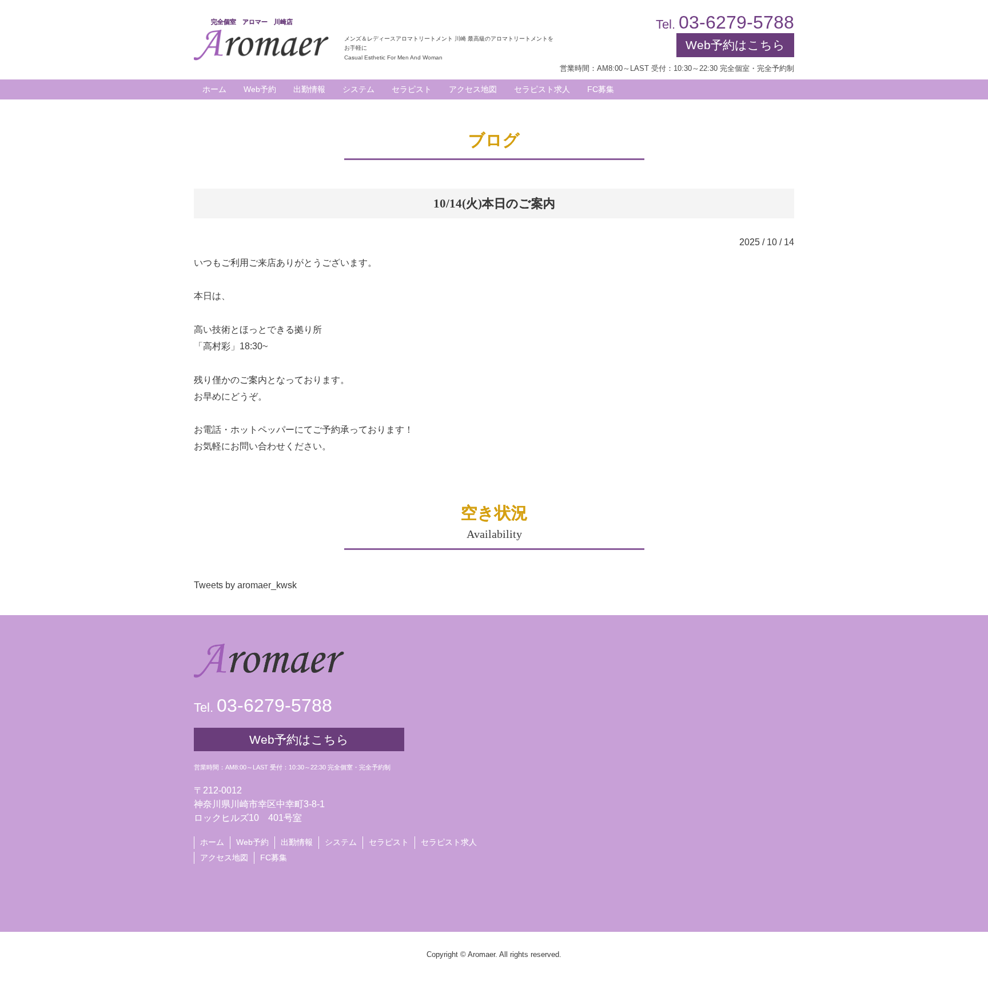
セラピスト (389, 842)
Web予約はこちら (735, 44)
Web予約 (260, 89)
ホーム (212, 842)
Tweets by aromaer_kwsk (245, 585)
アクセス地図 (224, 857)
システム (341, 842)
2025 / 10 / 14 (766, 242)
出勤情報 (297, 842)
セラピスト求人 (449, 842)
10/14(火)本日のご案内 (494, 203)
